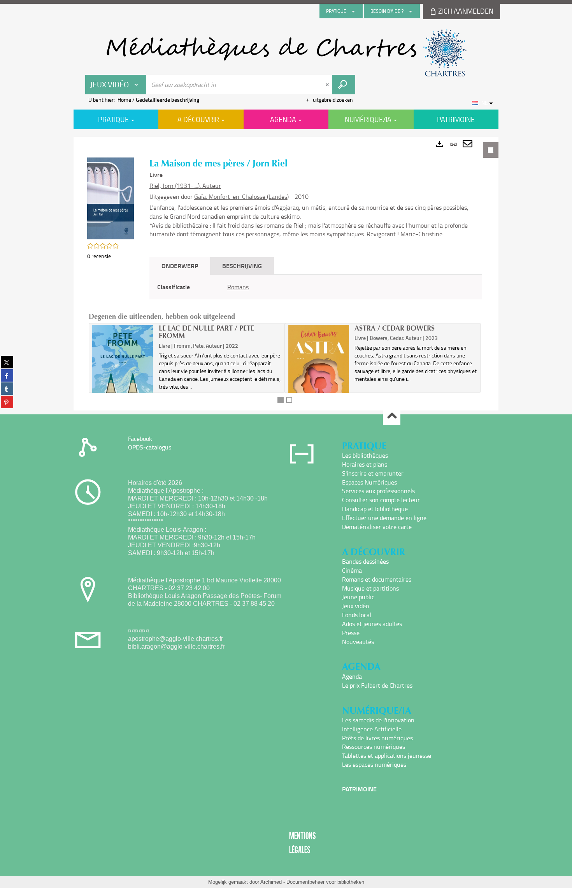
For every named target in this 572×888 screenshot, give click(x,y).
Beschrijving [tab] (242, 265)
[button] (110, 198)
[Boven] (391, 416)
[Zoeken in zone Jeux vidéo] (343, 84)
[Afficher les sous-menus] (353, 11)
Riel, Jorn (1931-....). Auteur (185, 185)
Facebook (140, 438)
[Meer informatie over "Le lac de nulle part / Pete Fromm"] (123, 369)
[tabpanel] (286, 273)
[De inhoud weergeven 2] (289, 400)
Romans (238, 287)
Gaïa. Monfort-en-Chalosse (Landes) (241, 196)
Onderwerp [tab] (179, 265)
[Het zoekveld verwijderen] (328, 84)
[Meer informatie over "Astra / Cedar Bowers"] (319, 369)
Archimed (271, 882)
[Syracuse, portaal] (286, 53)
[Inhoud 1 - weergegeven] (280, 400)
